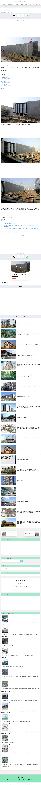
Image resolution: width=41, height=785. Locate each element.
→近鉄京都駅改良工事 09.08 (6, 85)
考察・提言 (5, 4)
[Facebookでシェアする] (18, 15)
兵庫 (36, 4)
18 (16, 586)
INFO (1, 4)
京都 (7, 282)
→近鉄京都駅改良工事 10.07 (6, 81)
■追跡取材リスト (4, 88)
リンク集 (23, 779)
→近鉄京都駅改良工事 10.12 (6, 77)
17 (14, 586)
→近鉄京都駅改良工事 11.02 (6, 75)
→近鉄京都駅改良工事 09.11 (6, 84)
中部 (39, 4)
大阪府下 (30, 4)
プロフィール (9, 779)
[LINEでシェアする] (26, 15)
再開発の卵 (17, 4)
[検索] (21, 561)
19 (18, 586)
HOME (21, 777)
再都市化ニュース (11, 4)
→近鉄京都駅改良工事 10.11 (6, 78)
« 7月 (2, 590)
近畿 (33, 4)
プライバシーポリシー (17, 779)
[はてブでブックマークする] (22, 15)
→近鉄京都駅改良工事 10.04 (6, 82)
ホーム (32, 779)
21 (22, 586)
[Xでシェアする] (14, 15)
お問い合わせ (28, 779)
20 (20, 586)
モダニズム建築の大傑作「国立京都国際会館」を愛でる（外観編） (14, 231)
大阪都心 (26, 4)
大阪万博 (21, 4)
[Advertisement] (20, 28)
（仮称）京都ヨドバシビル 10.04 (8, 223)
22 (24, 586)
